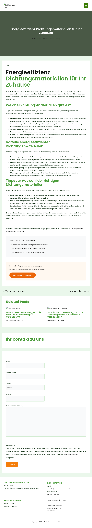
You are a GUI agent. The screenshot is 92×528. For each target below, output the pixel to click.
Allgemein (9, 320)
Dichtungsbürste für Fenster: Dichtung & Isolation (27, 252)
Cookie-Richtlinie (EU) (54, 508)
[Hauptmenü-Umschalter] (86, 5)
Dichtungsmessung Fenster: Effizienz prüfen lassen (28, 248)
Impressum (51, 511)
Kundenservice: (52, 491)
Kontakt (49, 503)
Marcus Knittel (8, 485)
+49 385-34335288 (53, 494)
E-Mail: (49, 486)
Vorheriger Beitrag (13, 291)
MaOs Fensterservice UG (16, 482)
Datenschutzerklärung (70, 454)
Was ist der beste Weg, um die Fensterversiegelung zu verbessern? (23, 314)
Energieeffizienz (28, 72)
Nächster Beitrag (79, 291)
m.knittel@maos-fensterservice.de (59, 489)
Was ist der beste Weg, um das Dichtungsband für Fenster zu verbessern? (65, 314)
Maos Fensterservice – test (56, 500)
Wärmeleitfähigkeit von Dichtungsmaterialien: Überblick (29, 245)
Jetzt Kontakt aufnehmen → (23, 275)
